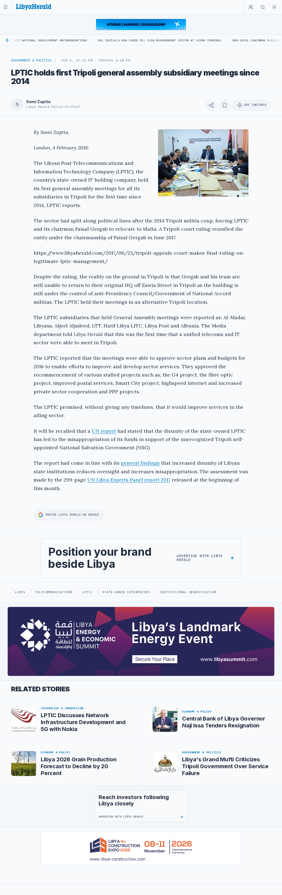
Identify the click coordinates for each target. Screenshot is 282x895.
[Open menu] (5, 7)
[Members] (250, 7)
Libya (20, 592)
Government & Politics (31, 60)
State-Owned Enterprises (126, 592)
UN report (104, 431)
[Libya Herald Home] (34, 7)
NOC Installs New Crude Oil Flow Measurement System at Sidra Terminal (137, 40)
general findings (140, 463)
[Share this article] (211, 105)
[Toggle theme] (274, 7)
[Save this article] (225, 105)
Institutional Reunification (188, 592)
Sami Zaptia (38, 101)
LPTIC (87, 592)
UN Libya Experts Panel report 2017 (128, 480)
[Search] (262, 7)
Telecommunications (53, 592)
